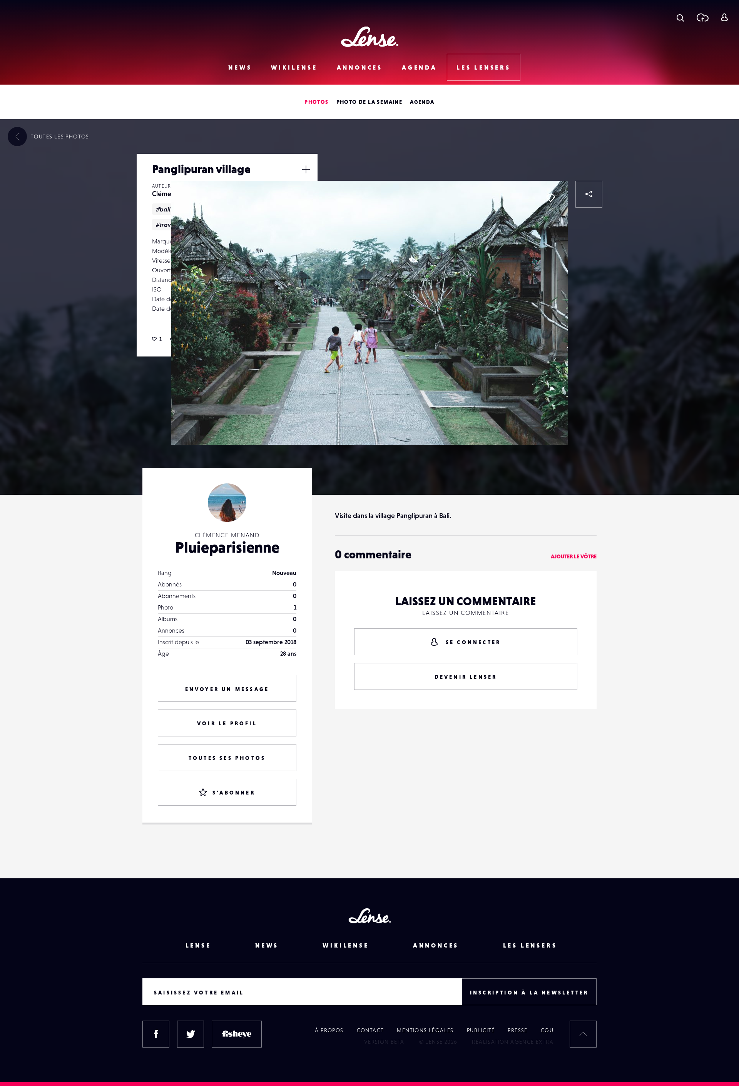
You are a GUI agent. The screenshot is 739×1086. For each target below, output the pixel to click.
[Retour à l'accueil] (369, 37)
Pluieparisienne (227, 547)
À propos (329, 1030)
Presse (517, 1030)
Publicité (481, 1030)
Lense (198, 945)
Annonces (360, 67)
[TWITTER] (190, 1034)
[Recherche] (680, 17)
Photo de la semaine (369, 102)
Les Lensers (483, 67)
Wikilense (294, 67)
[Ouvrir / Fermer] (306, 169)
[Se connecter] (724, 17)
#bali (163, 209)
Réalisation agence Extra (512, 1042)
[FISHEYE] (237, 1034)
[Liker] (550, 198)
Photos (316, 102)
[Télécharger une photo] (702, 17)
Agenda (419, 67)
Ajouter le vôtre (574, 556)
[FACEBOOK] (155, 1034)
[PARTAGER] (588, 194)
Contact (370, 1030)
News (240, 67)
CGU (547, 1030)
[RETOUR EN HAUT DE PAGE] (583, 1034)
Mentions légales (425, 1030)
